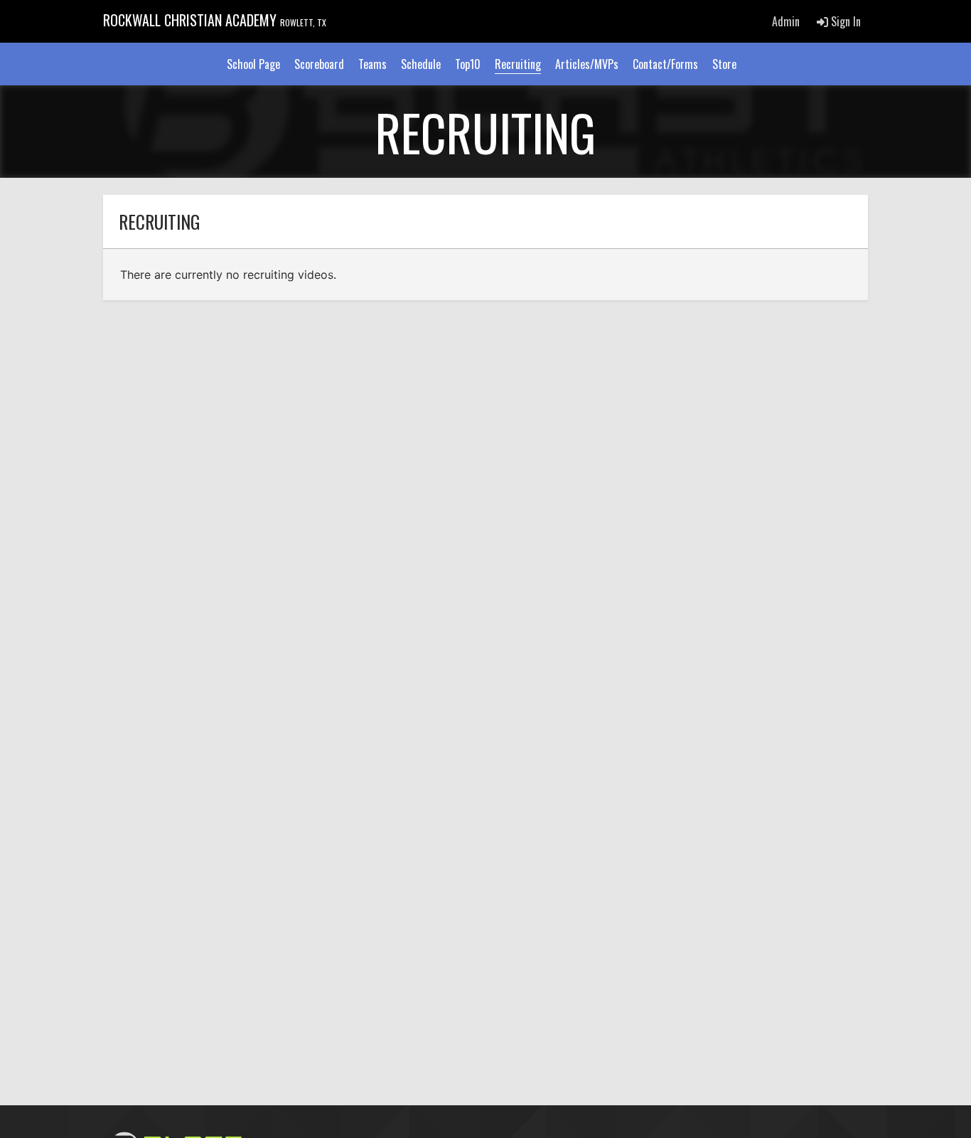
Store (724, 64)
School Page (253, 64)
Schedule (421, 64)
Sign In (844, 21)
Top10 (468, 64)
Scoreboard (319, 64)
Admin (786, 21)
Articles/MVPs (586, 64)
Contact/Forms (665, 64)
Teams (372, 64)
